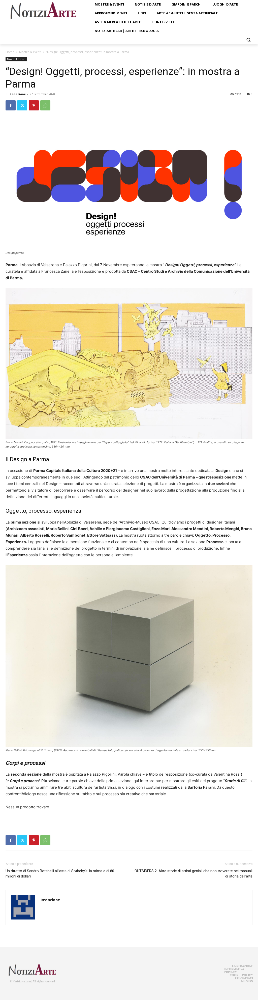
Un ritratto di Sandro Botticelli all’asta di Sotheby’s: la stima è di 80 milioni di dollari (60, 873)
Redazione (18, 94)
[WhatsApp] (45, 105)
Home (10, 52)
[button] (248, 39)
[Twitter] (22, 105)
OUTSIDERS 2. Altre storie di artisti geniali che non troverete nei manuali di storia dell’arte (193, 873)
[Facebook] (11, 105)
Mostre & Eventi (30, 52)
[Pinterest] (34, 105)
